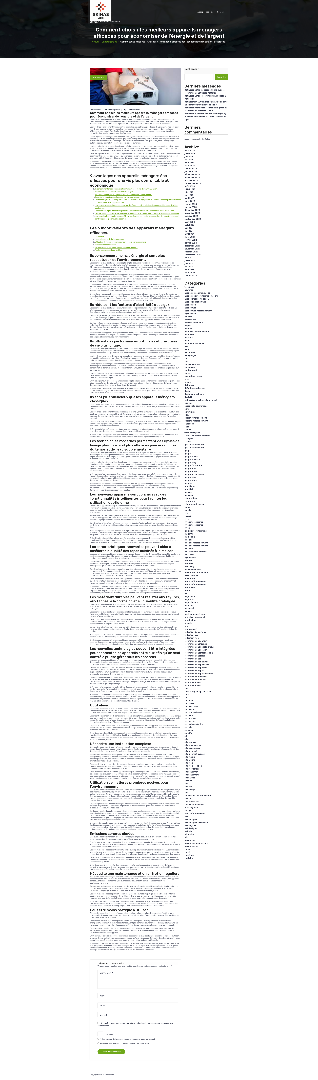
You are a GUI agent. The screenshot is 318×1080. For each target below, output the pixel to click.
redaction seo (191, 635)
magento (188, 534)
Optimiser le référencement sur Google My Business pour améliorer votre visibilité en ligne (205, 117)
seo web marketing (193, 724)
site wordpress (191, 769)
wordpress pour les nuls (196, 843)
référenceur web (192, 685)
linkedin (188, 516)
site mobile (189, 757)
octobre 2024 (191, 216)
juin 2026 (189, 156)
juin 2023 (188, 264)
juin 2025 (188, 192)
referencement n (192, 659)
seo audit (189, 700)
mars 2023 (189, 272)
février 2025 (190, 204)
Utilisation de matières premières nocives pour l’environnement (120, 242)
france (187, 441)
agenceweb (190, 314)
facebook (189, 424)
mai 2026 (189, 159)
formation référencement (197, 436)
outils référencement (195, 581)
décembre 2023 (192, 246)
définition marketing (194, 388)
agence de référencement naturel (201, 296)
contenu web (190, 370)
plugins (188, 611)
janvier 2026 (190, 171)
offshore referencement (196, 572)
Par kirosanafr (95, 110)
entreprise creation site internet (200, 400)
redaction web (191, 638)
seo (186, 697)
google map (190, 468)
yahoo (187, 849)
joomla (187, 510)
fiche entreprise (192, 433)
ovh (186, 593)
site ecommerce (192, 748)
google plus (190, 477)
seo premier (190, 718)
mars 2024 (189, 237)
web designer (191, 819)
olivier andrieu (191, 575)
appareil (188, 337)
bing (186, 349)
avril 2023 (189, 269)
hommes (188, 495)
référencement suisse (195, 676)
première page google (195, 617)
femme (187, 430)
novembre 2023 (192, 249)
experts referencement (196, 421)
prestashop (190, 620)
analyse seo (190, 320)
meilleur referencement (196, 546)
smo (186, 784)
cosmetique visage (193, 376)
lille (186, 513)
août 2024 (189, 222)
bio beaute (189, 352)
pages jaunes (191, 602)
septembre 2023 (192, 255)
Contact (220, 12)
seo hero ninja (191, 706)
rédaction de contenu (195, 632)
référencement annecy (195, 641)
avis (186, 346)
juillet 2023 (189, 261)
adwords (188, 290)
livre (186, 519)
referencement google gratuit (199, 647)
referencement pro (194, 671)
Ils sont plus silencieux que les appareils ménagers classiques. (119, 197)
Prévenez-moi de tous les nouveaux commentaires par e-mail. (127, 1039)
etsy (186, 415)
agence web (190, 308)
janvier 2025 (190, 207)
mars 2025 (189, 201)
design (187, 391)
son (186, 792)
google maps (190, 471)
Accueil (95, 41)
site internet (190, 751)
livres (187, 528)
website (188, 831)
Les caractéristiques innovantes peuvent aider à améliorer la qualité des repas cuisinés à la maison (134, 211)
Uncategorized (109, 41)
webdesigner (190, 828)
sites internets (191, 775)
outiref (188, 590)
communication (192, 364)
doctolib (188, 397)
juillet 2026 (190, 153)
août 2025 (189, 186)
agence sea (190, 305)
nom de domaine (192, 569)
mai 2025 (188, 195)
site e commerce (192, 745)
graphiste (189, 489)
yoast (187, 852)
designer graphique (194, 394)
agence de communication (197, 293)
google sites (190, 480)
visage (187, 810)
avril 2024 (189, 234)
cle (185, 358)
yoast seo (189, 855)
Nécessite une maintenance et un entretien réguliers (116, 247)
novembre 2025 (192, 177)
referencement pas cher (196, 665)
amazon (188, 317)
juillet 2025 (189, 189)
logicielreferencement (195, 531)
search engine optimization (198, 691)
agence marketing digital (196, 299)
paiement (189, 608)
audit (187, 340)
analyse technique (193, 322)
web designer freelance (196, 822)
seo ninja (188, 715)
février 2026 (190, 168)
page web (189, 599)
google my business (194, 474)
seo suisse (189, 721)
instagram (189, 501)
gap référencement (194, 444)
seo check (189, 703)
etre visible (190, 412)
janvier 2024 (190, 243)
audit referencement (194, 343)
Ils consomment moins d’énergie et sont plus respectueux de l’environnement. (126, 189)
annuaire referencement (196, 331)
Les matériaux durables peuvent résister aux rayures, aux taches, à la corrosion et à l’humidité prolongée (137, 213)
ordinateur (189, 578)
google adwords (192, 459)
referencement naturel (196, 662)
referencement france (195, 644)
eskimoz (188, 403)
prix (186, 626)
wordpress (189, 840)
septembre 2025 (192, 183)
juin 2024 (189, 228)
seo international (193, 712)
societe (188, 787)
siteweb (188, 781)
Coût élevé (99, 236)
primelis (188, 623)
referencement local (194, 656)
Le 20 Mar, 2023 (98, 78)
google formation (193, 465)
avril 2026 (189, 162)
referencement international (198, 653)
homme (188, 492)
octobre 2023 (191, 252)
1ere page (189, 287)
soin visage (190, 789)
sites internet (191, 772)
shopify (188, 733)
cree (186, 379)
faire (186, 427)
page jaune (189, 596)
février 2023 (190, 275)
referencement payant (195, 668)
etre (186, 409)
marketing (189, 537)
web (186, 816)
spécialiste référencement (197, 795)
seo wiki (188, 727)
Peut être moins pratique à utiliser (108, 250)
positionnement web (194, 614)
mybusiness (190, 557)
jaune (187, 507)
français (188, 439)
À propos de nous (205, 12)
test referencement (194, 804)
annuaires (189, 334)
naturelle (189, 563)
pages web (189, 605)
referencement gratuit (195, 650)
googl (187, 450)
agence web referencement (198, 311)
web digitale (190, 825)
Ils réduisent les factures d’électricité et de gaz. (114, 192)
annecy (188, 328)
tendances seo (191, 801)
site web (188, 763)
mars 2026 (189, 165)
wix (186, 837)
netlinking (189, 566)
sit (185, 736)
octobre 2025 (191, 180)
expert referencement (195, 418)
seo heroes (190, 709)
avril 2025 (189, 198)
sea (186, 688)
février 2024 (190, 240)
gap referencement (194, 447)
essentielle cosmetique (196, 406)
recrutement (190, 629)
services (188, 730)
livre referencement (194, 525)
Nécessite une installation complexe (109, 239)
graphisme (189, 486)
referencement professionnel (199, 673)
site (186, 739)
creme (187, 382)
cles (186, 361)
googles (188, 483)
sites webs (189, 778)
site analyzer (190, 742)
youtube (188, 858)
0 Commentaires (133, 110)
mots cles (189, 555)
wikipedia (189, 834)
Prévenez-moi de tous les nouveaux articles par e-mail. (124, 1044)
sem (186, 694)
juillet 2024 (190, 225)
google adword (191, 456)
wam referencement (194, 813)
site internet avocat (194, 754)
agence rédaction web (195, 302)
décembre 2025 (192, 174)
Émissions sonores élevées (105, 245)
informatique (191, 498)
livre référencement (194, 522)
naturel (188, 560)
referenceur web (192, 682)
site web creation (193, 766)
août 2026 (189, 150)
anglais (188, 325)
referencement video (195, 679)
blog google (190, 355)
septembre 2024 (192, 219)
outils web (189, 587)
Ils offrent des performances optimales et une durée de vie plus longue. (123, 194)
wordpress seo (191, 846)
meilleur (188, 540)
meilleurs (188, 549)
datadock (189, 385)
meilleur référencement (196, 543)
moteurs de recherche (195, 552)
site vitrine (189, 760)
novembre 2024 (192, 213)
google (187, 453)
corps (187, 373)
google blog (190, 462)
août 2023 (189, 258)
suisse (187, 798)
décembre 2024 (192, 210)
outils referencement (195, 584)
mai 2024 (189, 231)
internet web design (194, 504)
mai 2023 (188, 266)
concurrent (190, 367)
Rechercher (191, 69)
